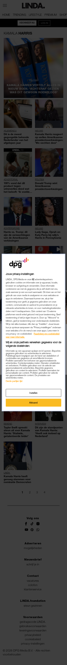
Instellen (33, 393)
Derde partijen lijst (14, 381)
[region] (33, 332)
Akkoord (33, 402)
